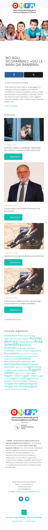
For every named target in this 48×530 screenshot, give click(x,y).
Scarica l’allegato (11, 106)
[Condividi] (14, 75)
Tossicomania (9, 389)
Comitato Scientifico (22, 351)
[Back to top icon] (24, 512)
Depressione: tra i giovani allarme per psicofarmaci (24, 256)
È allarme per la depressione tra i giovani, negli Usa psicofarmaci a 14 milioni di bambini (22, 302)
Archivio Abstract (26, 341)
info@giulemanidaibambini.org (28, 491)
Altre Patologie (29, 336)
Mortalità (22, 361)
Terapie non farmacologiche (20, 383)
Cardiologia (21, 348)
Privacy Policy (18, 521)
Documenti (11, 353)
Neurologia (10, 364)
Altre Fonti (18, 335)
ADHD (7, 335)
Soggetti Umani (10, 370)
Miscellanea (25, 358)
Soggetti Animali (20, 367)
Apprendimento (10, 339)
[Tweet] (33, 75)
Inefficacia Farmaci (11, 356)
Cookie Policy (30, 521)
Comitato (9, 350)
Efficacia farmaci (24, 354)
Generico (34, 354)
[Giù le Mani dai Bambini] (24, 7)
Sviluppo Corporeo (12, 381)
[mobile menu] (44, 5)
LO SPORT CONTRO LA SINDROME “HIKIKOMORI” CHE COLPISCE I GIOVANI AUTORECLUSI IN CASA (22, 149)
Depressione (35, 351)
